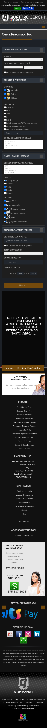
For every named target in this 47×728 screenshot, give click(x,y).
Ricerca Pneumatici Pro (24, 437)
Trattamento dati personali (24, 506)
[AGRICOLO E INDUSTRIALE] (8, 222)
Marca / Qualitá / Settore (16, 156)
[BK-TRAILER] (23, 173)
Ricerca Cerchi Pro (24, 411)
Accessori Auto (24, 449)
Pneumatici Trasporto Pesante (24, 426)
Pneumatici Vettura (24, 415)
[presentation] (4, 607)
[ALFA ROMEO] (23, 141)
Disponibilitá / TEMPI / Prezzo (18, 230)
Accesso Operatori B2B (24, 535)
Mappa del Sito (24, 521)
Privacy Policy (24, 503)
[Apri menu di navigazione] (43, 27)
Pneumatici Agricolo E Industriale (24, 434)
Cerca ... (23, 285)
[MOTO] (8, 218)
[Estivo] (8, 94)
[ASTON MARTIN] (23, 146)
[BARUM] (23, 168)
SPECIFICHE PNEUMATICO (15, 80)
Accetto (17, 8)
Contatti (24, 510)
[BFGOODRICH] (23, 170)
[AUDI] (23, 148)
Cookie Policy (28, 8)
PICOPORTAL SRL (20, 699)
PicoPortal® (21, 706)
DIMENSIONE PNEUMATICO (15, 50)
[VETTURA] (8, 201)
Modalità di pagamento (24, 495)
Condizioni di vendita (24, 491)
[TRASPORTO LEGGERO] (8, 209)
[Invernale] (8, 90)
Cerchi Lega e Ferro (24, 407)
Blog (24, 514)
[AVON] (23, 166)
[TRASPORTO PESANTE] (8, 213)
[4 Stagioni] (8, 98)
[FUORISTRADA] (8, 205)
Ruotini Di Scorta (24, 441)
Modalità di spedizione (24, 499)
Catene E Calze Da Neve (24, 445)
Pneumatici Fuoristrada (24, 419)
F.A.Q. (24, 518)
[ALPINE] (23, 143)
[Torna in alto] (42, 725)
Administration (28, 709)
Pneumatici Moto (24, 430)
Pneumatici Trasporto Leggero (24, 422)
